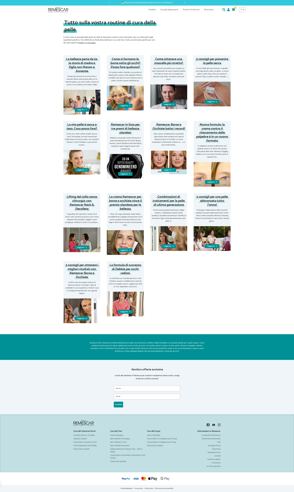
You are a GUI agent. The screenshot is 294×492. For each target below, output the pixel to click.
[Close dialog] (170, 220)
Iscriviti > (147, 265)
